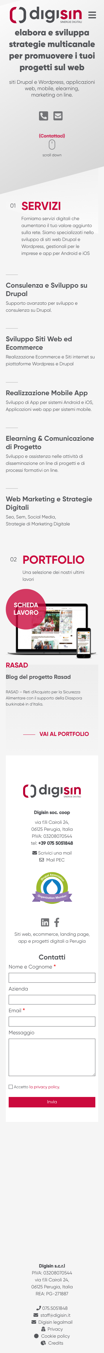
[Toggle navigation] (92, 15)
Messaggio (21, 1033)
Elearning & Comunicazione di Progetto (50, 443)
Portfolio (54, 561)
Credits (55, 1343)
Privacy (55, 1329)
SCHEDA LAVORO (26, 609)
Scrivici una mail (55, 853)
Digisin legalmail (55, 1322)
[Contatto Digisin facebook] (58, 924)
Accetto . (37, 1087)
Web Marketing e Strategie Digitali (49, 504)
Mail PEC (54, 860)
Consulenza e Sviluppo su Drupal (47, 290)
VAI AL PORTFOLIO (64, 734)
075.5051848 (55, 1308)
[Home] (46, 15)
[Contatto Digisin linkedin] (46, 924)
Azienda (18, 989)
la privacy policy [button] (44, 1087)
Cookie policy (55, 1336)
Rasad (17, 665)
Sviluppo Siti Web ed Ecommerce (39, 343)
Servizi (41, 207)
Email (15, 1011)
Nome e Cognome (30, 967)
